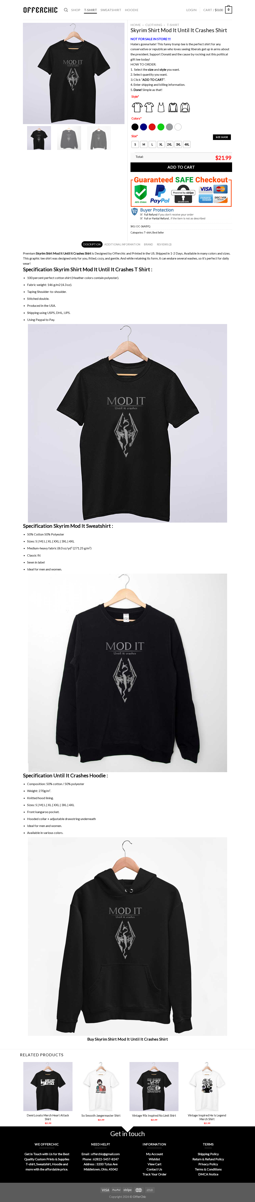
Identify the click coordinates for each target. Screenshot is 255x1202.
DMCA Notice (208, 1174)
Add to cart (181, 167)
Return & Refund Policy (208, 1159)
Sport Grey (169, 129)
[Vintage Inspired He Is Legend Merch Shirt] (207, 1086)
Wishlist (154, 1159)
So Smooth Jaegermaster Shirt (101, 1115)
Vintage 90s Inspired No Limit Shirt (154, 1115)
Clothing (153, 25)
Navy (143, 129)
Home (135, 25)
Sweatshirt (111, 10)
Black (134, 129)
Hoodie (131, 10)
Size (134, 136)
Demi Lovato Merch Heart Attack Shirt (48, 1117)
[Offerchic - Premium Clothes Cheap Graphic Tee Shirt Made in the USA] (40, 10)
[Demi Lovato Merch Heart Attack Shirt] (48, 1086)
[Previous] (24, 1097)
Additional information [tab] (122, 244)
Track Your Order (154, 1174)
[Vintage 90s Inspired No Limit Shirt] (154, 1086)
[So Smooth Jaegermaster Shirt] (101, 1086)
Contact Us (154, 1169)
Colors (136, 118)
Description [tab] (92, 244)
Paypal (40, 319)
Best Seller (158, 232)
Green (161, 129)
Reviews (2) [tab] (164, 244)
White (178, 129)
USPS (51, 312)
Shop (75, 10)
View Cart (154, 1164)
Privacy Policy (208, 1164)
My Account (154, 1154)
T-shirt (90, 10)
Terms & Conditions (208, 1169)
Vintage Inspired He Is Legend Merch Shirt (207, 1117)
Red (151, 129)
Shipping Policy (208, 1154)
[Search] (66, 10)
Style (135, 96)
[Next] (231, 1097)
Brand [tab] (148, 244)
